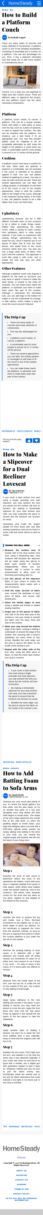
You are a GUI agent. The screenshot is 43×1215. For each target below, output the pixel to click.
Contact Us (21, 1180)
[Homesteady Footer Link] (21, 1149)
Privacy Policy (21, 1194)
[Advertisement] (21, 737)
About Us (21, 1171)
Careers (21, 1184)
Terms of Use (21, 1189)
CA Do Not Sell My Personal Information (21, 1199)
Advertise (21, 1175)
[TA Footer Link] (21, 1157)
